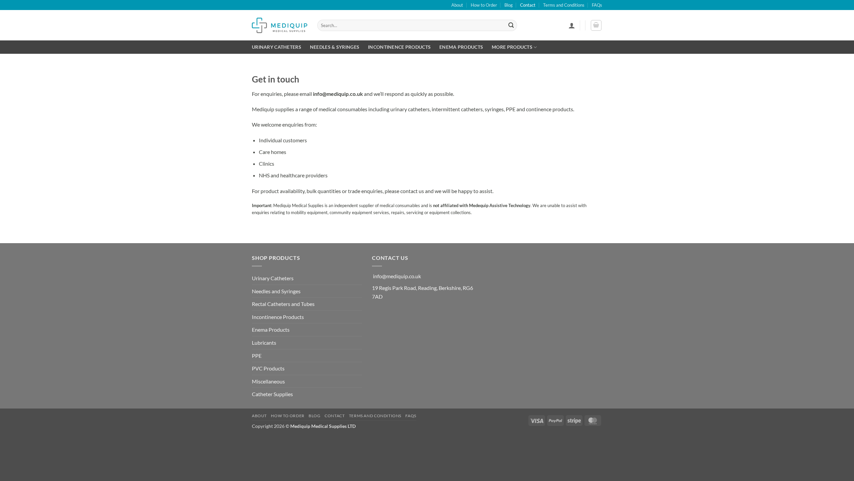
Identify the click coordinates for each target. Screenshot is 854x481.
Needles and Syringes (276, 291)
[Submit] (511, 25)
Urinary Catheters (276, 47)
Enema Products (461, 47)
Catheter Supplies (272, 394)
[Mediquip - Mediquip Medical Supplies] (279, 25)
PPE (257, 355)
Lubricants (264, 342)
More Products (512, 47)
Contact (527, 5)
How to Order (484, 5)
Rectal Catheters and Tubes (283, 304)
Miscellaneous (268, 381)
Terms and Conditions (563, 5)
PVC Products (268, 368)
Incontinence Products (399, 47)
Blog (508, 5)
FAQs (597, 5)
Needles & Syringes (334, 47)
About (457, 5)
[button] (571, 25)
